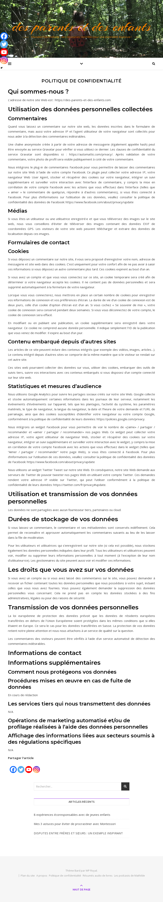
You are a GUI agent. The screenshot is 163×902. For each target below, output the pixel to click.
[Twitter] (20, 767)
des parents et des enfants (81, 26)
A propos (41, 875)
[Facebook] (13, 767)
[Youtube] (28, 767)
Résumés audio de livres (98, 875)
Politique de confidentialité (65, 875)
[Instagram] (36, 767)
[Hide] (1, 67)
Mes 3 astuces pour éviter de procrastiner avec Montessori (75, 824)
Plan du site (28, 875)
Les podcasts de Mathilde (129, 875)
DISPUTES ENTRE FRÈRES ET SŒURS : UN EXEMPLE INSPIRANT (78, 833)
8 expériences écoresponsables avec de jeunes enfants (72, 815)
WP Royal (91, 870)
